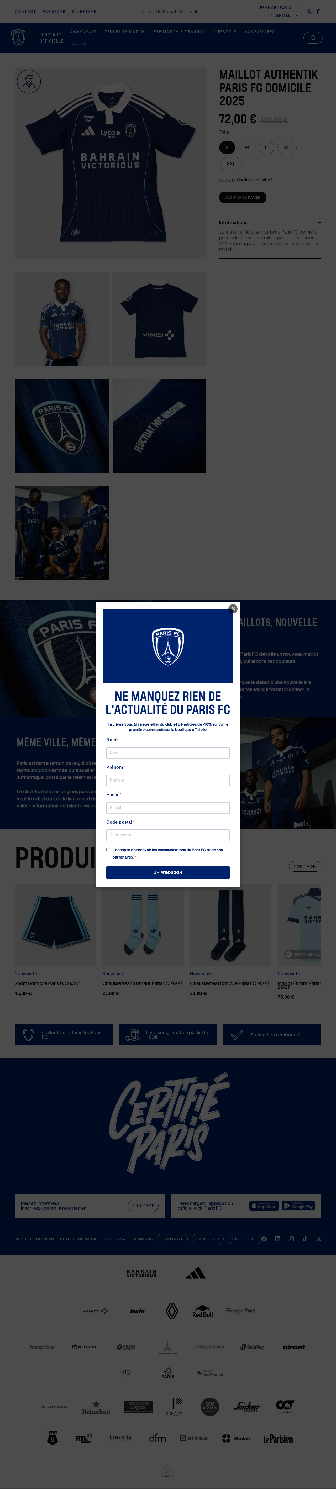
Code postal (119, 822)
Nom (111, 740)
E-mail (113, 794)
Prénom (114, 767)
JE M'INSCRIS (168, 872)
